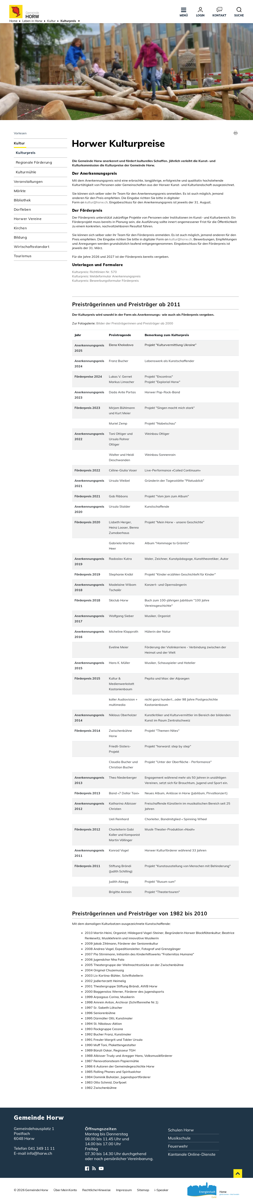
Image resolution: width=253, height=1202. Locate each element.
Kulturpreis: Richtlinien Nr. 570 (94, 272)
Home (13, 21)
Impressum (124, 1190)
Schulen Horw (181, 1129)
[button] (32, 21)
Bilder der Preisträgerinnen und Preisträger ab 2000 (134, 323)
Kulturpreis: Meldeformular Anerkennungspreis (106, 276)
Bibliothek (22, 200)
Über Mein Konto (65, 1190)
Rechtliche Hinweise (96, 1190)
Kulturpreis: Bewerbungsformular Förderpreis (105, 280)
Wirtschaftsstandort (31, 246)
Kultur (19, 143)
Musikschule (179, 1138)
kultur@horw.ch (96, 202)
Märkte (20, 191)
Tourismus (22, 256)
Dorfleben (22, 209)
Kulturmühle (26, 172)
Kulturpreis (37, 152)
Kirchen (20, 228)
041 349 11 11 (41, 1148)
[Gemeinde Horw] (24, 11)
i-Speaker (161, 1190)
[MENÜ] (183, 9)
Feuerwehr (178, 1146)
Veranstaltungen (28, 181)
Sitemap (143, 1190)
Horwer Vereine (28, 218)
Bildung (20, 237)
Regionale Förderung (34, 162)
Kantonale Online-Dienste (191, 1154)
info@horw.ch (39, 1153)
